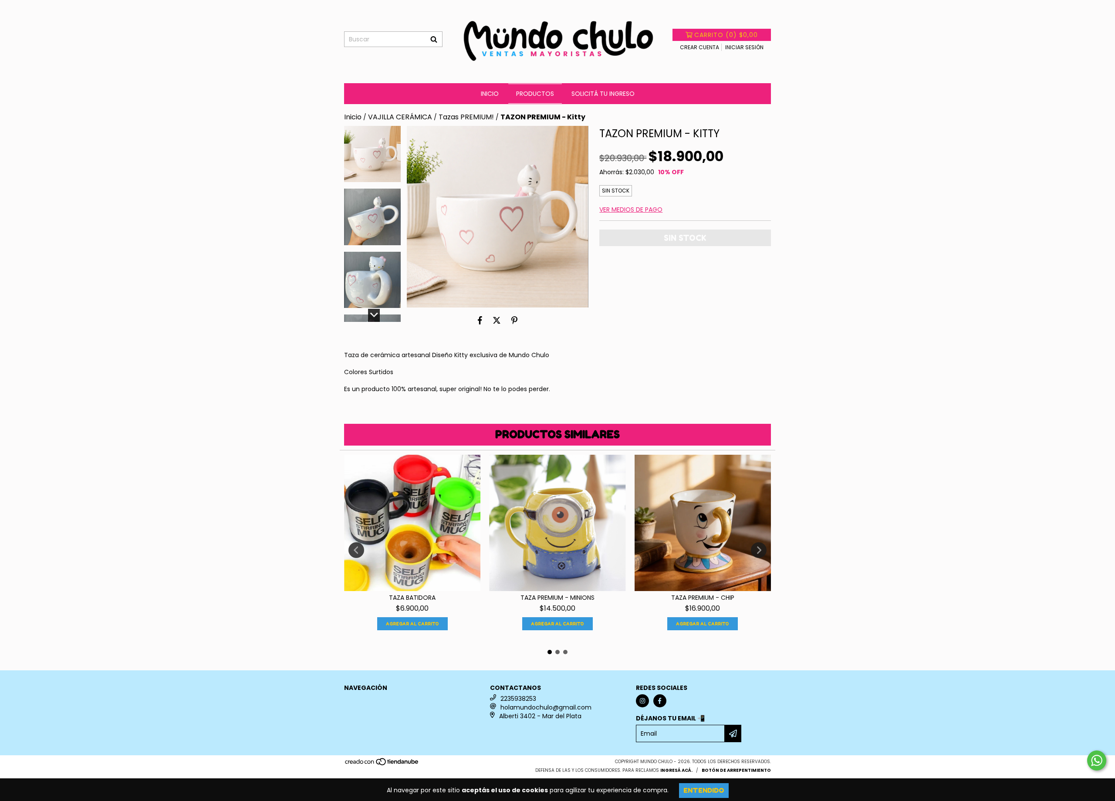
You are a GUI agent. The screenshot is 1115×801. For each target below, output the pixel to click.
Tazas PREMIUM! (466, 117)
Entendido (703, 790)
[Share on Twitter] (497, 320)
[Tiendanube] (382, 764)
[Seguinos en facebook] (659, 700)
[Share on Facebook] (480, 320)
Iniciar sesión (744, 47)
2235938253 (518, 698)
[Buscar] (434, 39)
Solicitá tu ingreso (603, 93)
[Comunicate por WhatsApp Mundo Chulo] (1096, 760)
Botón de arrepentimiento (736, 770)
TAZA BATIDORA (412, 597)
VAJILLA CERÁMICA (400, 117)
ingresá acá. (676, 770)
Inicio (490, 93)
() (726, 34)
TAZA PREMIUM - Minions (557, 597)
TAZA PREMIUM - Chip (702, 597)
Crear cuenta (699, 47)
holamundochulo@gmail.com (545, 707)
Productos (535, 93)
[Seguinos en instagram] (642, 700)
